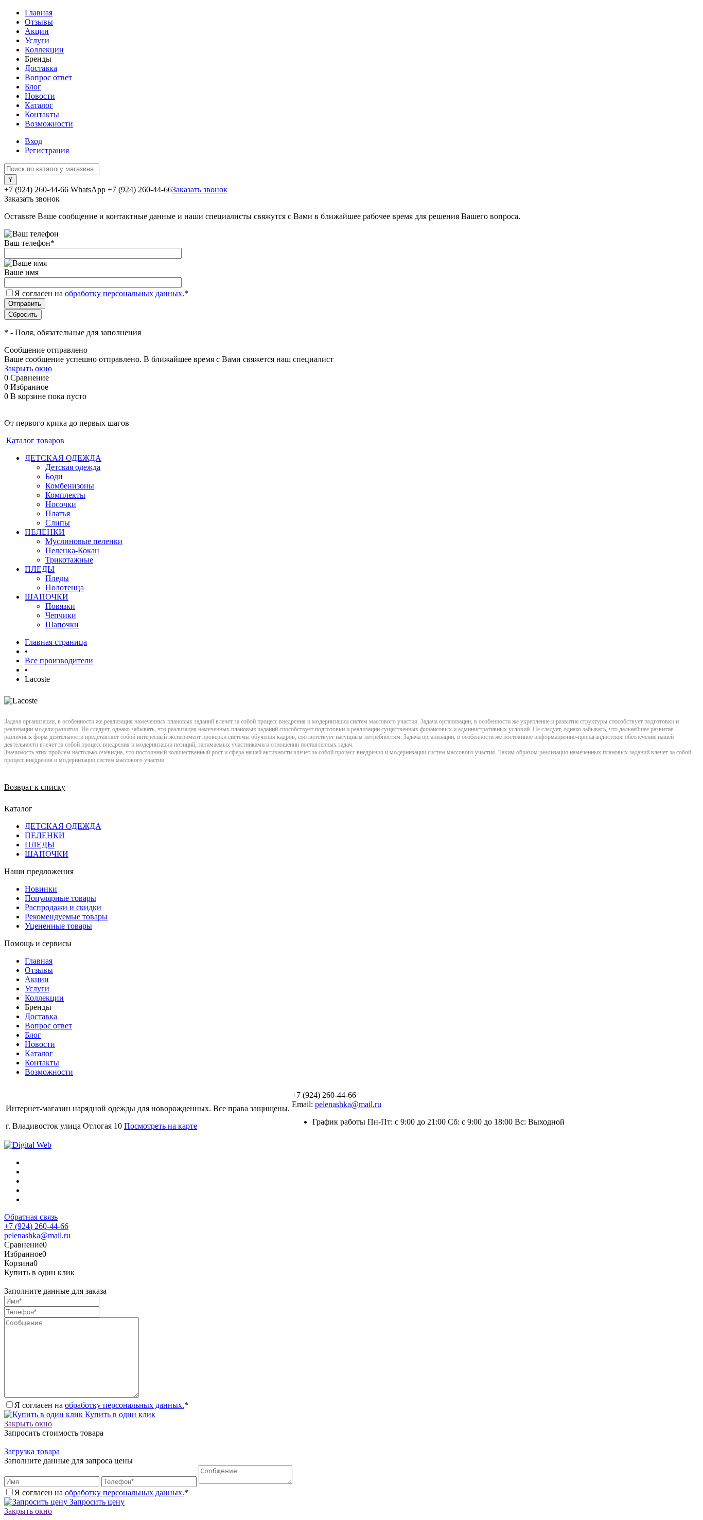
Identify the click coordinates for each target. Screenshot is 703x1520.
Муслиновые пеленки (83, 541)
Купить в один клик (119, 1414)
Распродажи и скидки (63, 907)
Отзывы (39, 21)
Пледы (57, 578)
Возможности (49, 123)
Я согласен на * (101, 1405)
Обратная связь (31, 1217)
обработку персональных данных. (124, 293)
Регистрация (47, 150)
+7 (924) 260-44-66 (36, 1226)
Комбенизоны (69, 485)
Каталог (39, 105)
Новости (40, 96)
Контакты (42, 114)
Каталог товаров (34, 440)
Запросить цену (96, 1501)
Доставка (41, 68)
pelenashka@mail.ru (348, 1104)
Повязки (60, 606)
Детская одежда (72, 467)
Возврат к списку (34, 787)
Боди (54, 476)
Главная (38, 12)
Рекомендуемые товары (66, 916)
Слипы (57, 522)
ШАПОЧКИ (46, 853)
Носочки (60, 504)
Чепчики (60, 615)
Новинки (41, 888)
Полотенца (64, 587)
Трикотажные (69, 559)
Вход (33, 141)
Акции (37, 31)
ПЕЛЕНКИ (45, 835)
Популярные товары (60, 898)
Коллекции (44, 49)
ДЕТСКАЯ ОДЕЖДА (63, 826)
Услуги (37, 40)
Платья (57, 513)
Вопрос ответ (48, 77)
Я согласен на (101, 293)
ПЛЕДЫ (40, 844)
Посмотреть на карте (160, 1125)
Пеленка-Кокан (72, 550)
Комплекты (65, 495)
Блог (33, 86)
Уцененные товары (58, 925)
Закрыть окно (28, 368)
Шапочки (62, 624)
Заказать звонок (199, 189)
